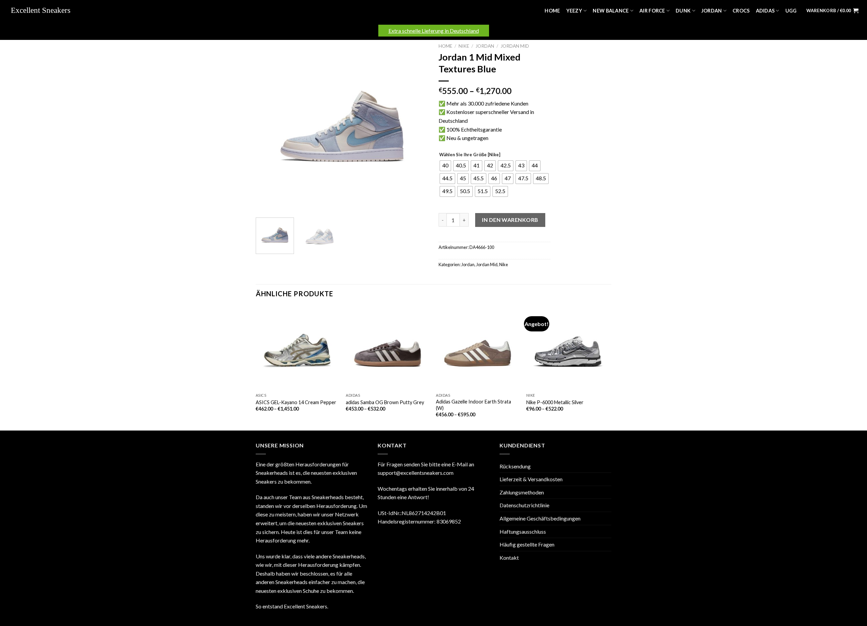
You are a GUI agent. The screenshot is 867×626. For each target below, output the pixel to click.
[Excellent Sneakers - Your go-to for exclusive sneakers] (44, 10)
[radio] (445, 166)
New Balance (611, 11)
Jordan (711, 11)
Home (552, 11)
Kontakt (509, 557)
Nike (464, 46)
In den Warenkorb (510, 219)
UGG (791, 11)
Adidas (765, 11)
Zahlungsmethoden (522, 492)
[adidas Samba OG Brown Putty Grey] (387, 348)
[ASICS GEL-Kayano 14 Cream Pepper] (297, 348)
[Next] (416, 126)
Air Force (652, 11)
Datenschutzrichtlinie (524, 505)
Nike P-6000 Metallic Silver (555, 402)
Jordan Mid (515, 46)
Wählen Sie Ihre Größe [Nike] (469, 155)
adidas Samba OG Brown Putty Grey (385, 402)
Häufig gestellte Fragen (527, 544)
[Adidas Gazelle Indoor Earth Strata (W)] (478, 348)
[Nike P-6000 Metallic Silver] (568, 348)
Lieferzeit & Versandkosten (531, 479)
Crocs (741, 11)
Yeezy (574, 11)
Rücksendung (515, 466)
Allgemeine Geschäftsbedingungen (540, 518)
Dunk (683, 11)
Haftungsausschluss (523, 531)
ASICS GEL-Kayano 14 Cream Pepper (296, 402)
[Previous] (267, 126)
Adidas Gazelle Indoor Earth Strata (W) (473, 405)
